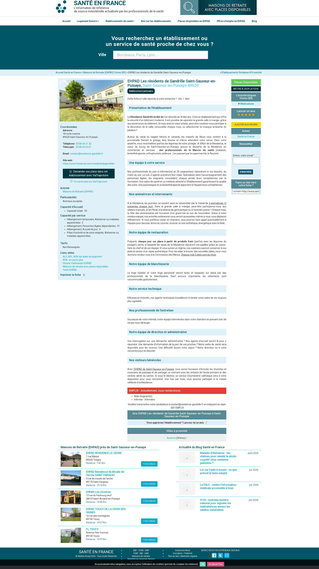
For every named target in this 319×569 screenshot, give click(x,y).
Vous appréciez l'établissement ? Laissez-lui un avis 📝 (177, 422)
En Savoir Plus (215, 564)
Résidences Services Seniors (141, 559)
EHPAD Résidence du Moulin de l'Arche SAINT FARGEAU (105, 473)
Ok (202, 564)
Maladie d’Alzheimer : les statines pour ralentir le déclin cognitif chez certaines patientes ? (218, 458)
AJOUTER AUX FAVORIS (246, 124)
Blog (254, 21)
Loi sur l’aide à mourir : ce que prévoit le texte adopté (218, 471)
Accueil (66, 21)
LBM (147, 553)
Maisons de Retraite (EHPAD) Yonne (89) (104, 72)
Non (187, 98)
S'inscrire (245, 171)
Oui (180, 98)
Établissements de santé (119, 21)
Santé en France (246, 136)
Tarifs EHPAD (70, 270)
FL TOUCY (92, 529)
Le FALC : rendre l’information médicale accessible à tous (218, 486)
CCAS (140, 550)
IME (141, 553)
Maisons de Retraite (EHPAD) (78, 191)
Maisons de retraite (141, 556)
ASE (135, 550)
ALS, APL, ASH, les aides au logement (82, 256)
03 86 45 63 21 (83, 147)
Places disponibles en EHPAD (194, 21)
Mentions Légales (189, 556)
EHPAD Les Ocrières (98, 492)
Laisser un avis (246, 111)
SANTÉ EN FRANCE (96, 552)
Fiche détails (149, 464)
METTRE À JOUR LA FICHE (246, 88)
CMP (147, 550)
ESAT (136, 553)
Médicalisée (247, 103)
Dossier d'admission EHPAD (77, 263)
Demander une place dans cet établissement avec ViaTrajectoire (88, 173)
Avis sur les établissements (156, 21)
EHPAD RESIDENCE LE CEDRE (104, 453)
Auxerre (171, 438)
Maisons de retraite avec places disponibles (85, 266)
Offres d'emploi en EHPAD (231, 21)
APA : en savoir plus (73, 260)
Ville (103, 54)
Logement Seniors (87, 21)
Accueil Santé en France (68, 72)
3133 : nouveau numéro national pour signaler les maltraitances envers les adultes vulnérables (215, 504)
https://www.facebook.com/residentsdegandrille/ (89, 163)
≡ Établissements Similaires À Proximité (241, 72)
